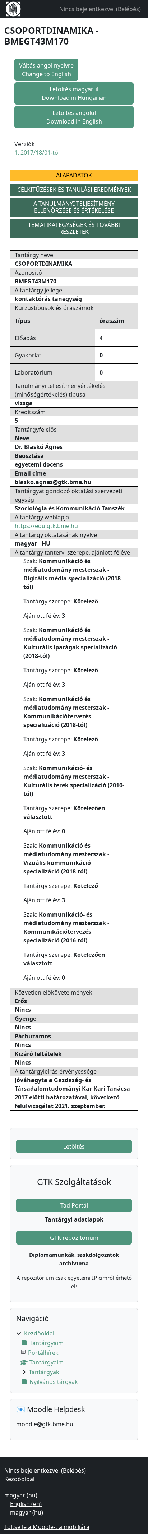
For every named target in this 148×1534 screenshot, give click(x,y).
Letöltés (74, 1146)
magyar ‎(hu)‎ (20, 1495)
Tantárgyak (44, 1372)
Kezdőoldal (39, 1333)
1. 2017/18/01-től (37, 153)
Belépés (128, 9)
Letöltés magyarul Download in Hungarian (74, 93)
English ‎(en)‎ (26, 1504)
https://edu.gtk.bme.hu (46, 526)
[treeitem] (74, 1357)
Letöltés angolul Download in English (74, 117)
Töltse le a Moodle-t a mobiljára (46, 1527)
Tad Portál (74, 1205)
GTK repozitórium (74, 1238)
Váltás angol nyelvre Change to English (46, 69)
